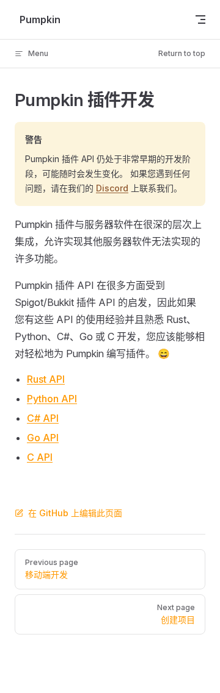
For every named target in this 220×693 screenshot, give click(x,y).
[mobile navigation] (200, 19)
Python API (52, 399)
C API (40, 457)
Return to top (181, 53)
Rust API (46, 379)
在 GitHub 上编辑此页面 (75, 513)
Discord (112, 188)
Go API (43, 438)
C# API (43, 418)
